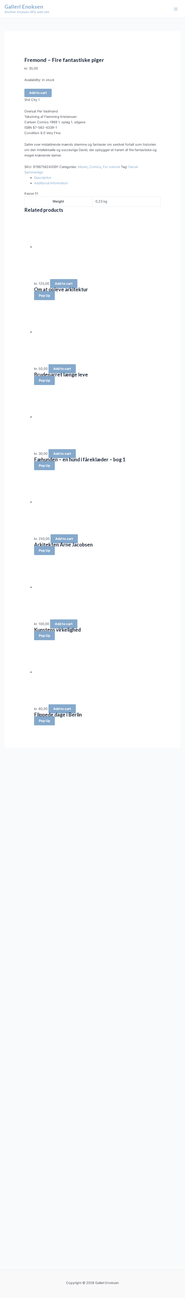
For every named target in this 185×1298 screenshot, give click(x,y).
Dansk (133, 167)
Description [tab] (42, 178)
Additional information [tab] (51, 183)
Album (83, 167)
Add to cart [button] (64, 284)
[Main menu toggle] (175, 9)
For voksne (111, 167)
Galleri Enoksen (24, 6)
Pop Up (44, 296)
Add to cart (38, 93)
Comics (95, 167)
